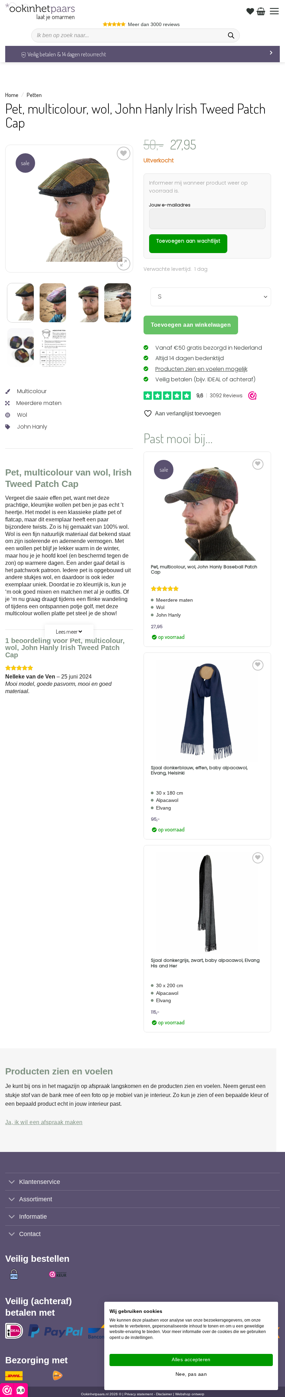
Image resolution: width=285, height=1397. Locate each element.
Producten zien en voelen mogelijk (201, 369)
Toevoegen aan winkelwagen (191, 325)
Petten (34, 94)
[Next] (111, 208)
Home (11, 94)
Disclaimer (164, 1394)
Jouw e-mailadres (169, 205)
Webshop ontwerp (189, 1394)
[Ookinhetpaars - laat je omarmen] (40, 8)
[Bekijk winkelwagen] (260, 11)
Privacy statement (138, 1394)
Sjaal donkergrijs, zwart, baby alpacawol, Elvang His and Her (205, 963)
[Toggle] (12, 1182)
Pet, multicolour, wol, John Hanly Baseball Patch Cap (204, 569)
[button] (274, 11)
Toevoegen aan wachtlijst (188, 241)
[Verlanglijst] (250, 11)
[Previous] (27, 208)
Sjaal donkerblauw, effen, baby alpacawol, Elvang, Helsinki (199, 770)
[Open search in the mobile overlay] (135, 35)
